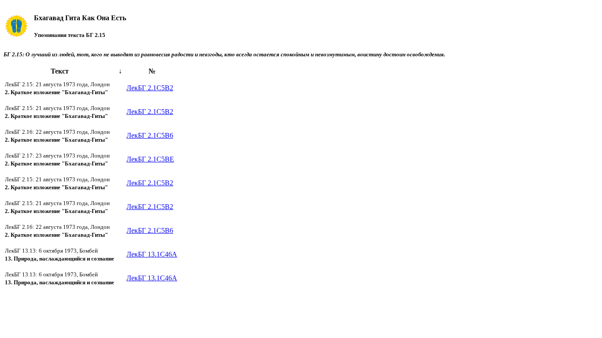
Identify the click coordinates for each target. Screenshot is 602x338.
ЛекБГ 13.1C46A (151, 254)
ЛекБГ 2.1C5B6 (149, 135)
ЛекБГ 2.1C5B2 (149, 88)
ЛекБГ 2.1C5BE (150, 159)
